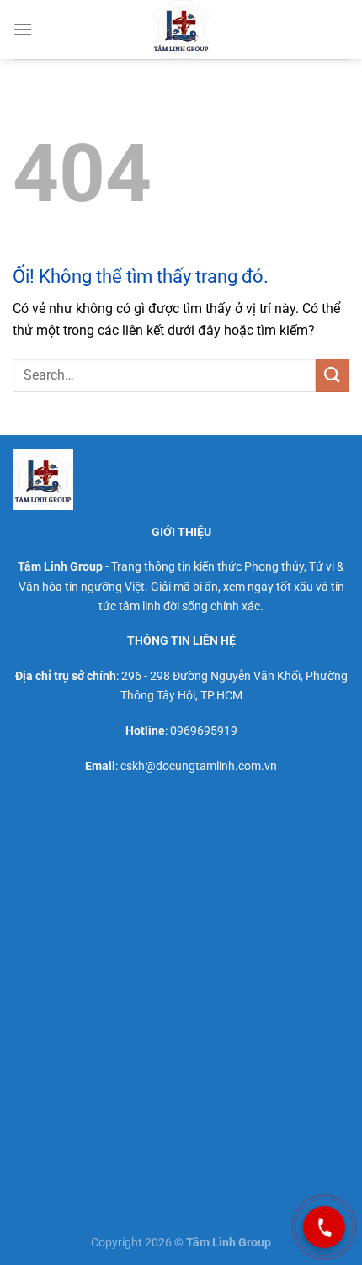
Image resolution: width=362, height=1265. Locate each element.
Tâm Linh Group (60, 567)
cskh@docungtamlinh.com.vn (198, 766)
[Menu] (23, 29)
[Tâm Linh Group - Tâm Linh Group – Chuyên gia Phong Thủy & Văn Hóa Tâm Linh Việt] (181, 29)
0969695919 (203, 731)
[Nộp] (332, 375)
